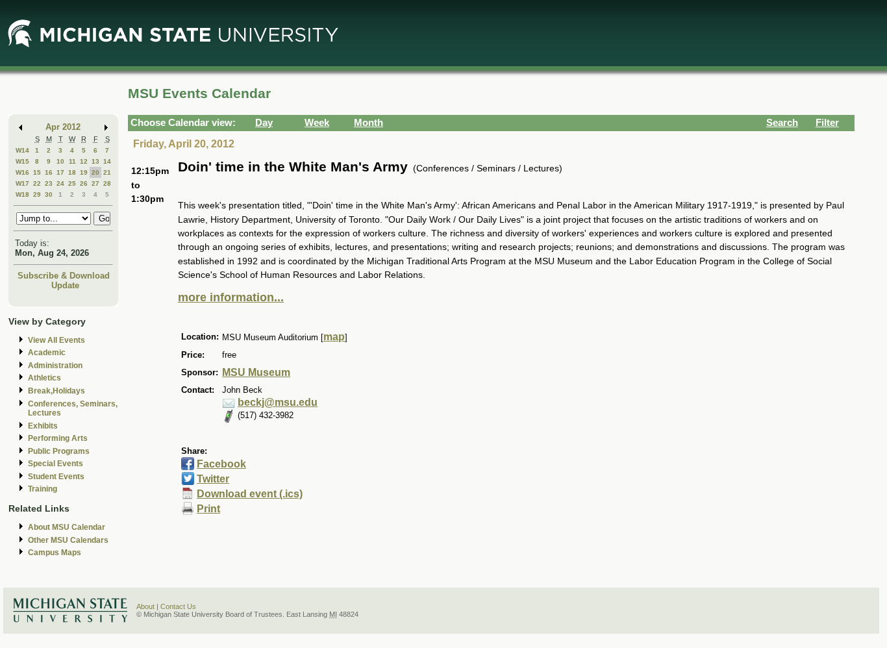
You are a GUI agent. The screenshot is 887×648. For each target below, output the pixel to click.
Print (208, 508)
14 (107, 161)
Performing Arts (58, 438)
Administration (55, 365)
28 (107, 183)
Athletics (44, 377)
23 (49, 183)
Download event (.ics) (250, 493)
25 (72, 183)
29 (37, 194)
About (145, 606)
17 (60, 172)
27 (95, 183)
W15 (22, 161)
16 (49, 172)
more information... (231, 297)
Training (42, 488)
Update (65, 285)
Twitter (213, 478)
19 (84, 172)
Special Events (55, 463)
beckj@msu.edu (278, 402)
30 (49, 194)
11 (72, 161)
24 (60, 183)
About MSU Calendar (66, 527)
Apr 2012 (63, 127)
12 (84, 161)
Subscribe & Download (64, 275)
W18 (22, 194)
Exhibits (43, 425)
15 (37, 172)
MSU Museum (256, 372)
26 (84, 183)
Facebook (221, 463)
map (334, 336)
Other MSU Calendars (68, 540)
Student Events (56, 476)
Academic (47, 352)
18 (72, 172)
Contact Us (178, 606)
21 (107, 172)
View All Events (56, 340)
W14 (22, 150)
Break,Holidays (56, 390)
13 (95, 161)
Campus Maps (54, 552)
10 (60, 161)
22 (37, 183)
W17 (22, 183)
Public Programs (59, 451)
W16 (22, 172)
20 (95, 172)
